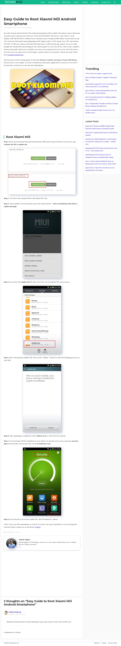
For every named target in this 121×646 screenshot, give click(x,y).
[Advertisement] (36, 12)
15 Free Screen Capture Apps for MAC (98, 73)
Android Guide (53, 2)
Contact (104, 643)
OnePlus (85, 2)
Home (43, 2)
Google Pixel (105, 2)
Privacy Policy (112, 643)
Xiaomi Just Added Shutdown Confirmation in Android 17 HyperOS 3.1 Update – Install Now (100, 141)
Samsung (94, 2)
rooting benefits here (15, 55)
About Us (97, 643)
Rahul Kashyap (15, 612)
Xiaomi (76, 2)
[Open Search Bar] (114, 2)
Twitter (37, 527)
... (20, 546)
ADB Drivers (66, 2)
